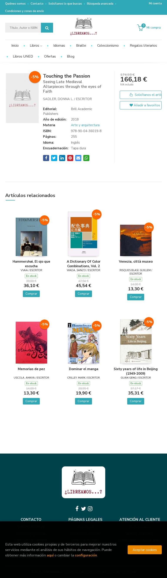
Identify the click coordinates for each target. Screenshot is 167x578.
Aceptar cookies (145, 549)
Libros (35, 45)
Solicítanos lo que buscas (65, 4)
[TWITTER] (83, 508)
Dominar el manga (83, 369)
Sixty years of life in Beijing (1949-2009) (136, 371)
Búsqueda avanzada (100, 4)
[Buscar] (47, 28)
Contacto (37, 4)
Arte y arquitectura (85, 125)
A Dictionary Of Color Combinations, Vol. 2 (83, 263)
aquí (50, 555)
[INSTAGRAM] (90, 508)
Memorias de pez (31, 369)
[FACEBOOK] (77, 508)
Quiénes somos (15, 4)
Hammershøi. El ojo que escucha (31, 263)
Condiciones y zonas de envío (24, 11)
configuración (86, 555)
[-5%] (31, 236)
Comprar (31, 294)
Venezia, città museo (136, 261)
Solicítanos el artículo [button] (148, 95)
